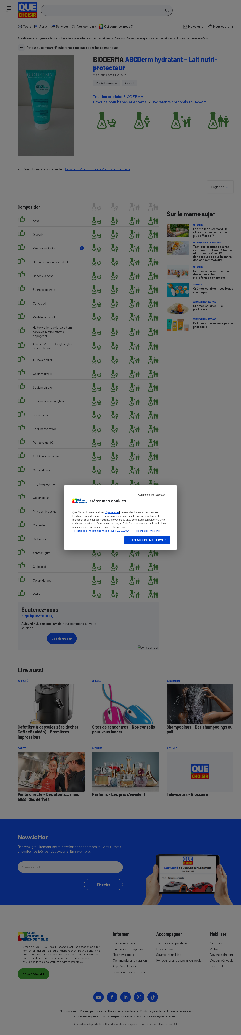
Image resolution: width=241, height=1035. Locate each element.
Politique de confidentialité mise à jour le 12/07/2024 (100, 530)
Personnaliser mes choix (147, 530)
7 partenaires (112, 512)
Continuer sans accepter (151, 494)
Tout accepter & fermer (147, 539)
